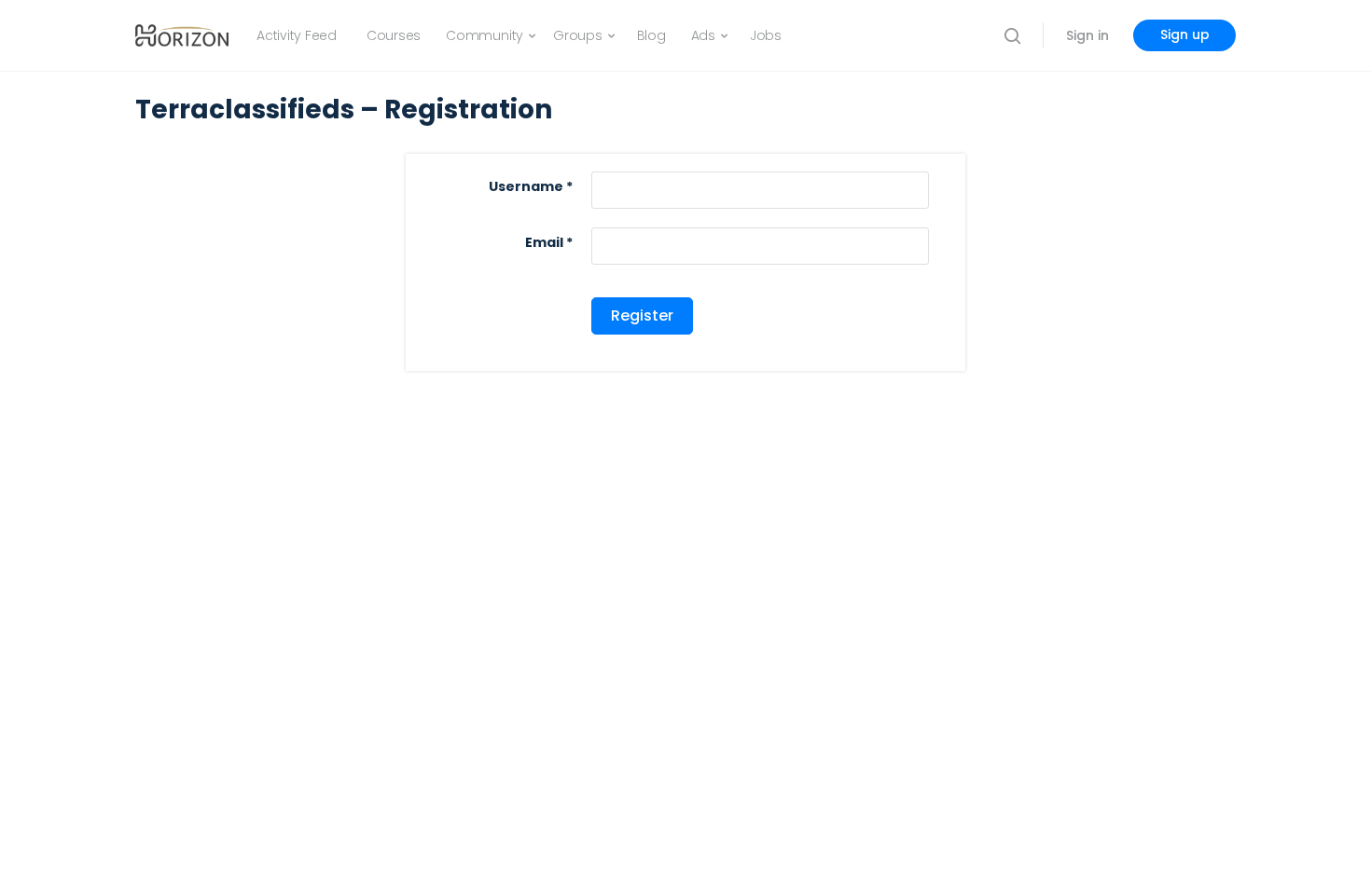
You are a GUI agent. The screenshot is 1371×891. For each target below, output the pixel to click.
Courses (394, 35)
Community (484, 35)
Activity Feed (296, 35)
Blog (651, 35)
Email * (549, 242)
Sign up (1185, 34)
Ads (703, 35)
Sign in (1087, 35)
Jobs (766, 35)
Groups (577, 35)
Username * (531, 186)
